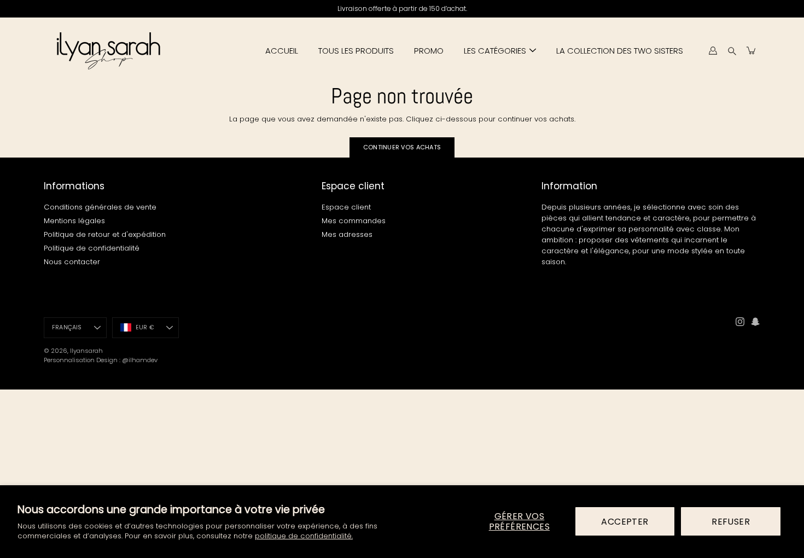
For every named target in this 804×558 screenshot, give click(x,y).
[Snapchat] (755, 321)
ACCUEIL (281, 50)
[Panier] (751, 50)
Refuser (731, 521)
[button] (732, 50)
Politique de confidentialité (91, 248)
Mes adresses (347, 234)
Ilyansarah (86, 350)
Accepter (624, 521)
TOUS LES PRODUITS (356, 50)
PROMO (429, 50)
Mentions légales (74, 221)
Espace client (346, 207)
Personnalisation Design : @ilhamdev (101, 360)
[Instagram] (740, 321)
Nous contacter (72, 262)
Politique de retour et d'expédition (105, 234)
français (67, 327)
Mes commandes (354, 221)
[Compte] (712, 50)
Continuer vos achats (402, 147)
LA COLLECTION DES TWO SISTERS (619, 50)
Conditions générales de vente (100, 207)
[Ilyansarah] (108, 50)
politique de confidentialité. (304, 536)
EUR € (145, 327)
